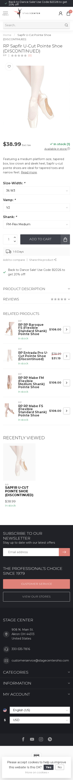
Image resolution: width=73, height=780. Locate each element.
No (60, 767)
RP (5, 55)
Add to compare (14, 259)
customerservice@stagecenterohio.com (40, 660)
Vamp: (9, 200)
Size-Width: (14, 183)
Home (7, 35)
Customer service (36, 584)
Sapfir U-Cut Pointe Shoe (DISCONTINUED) (19, 491)
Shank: (10, 217)
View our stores (36, 596)
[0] (68, 13)
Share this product (41, 259)
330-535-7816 (21, 649)
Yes (48, 767)
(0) (30, 55)
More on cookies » (37, 772)
